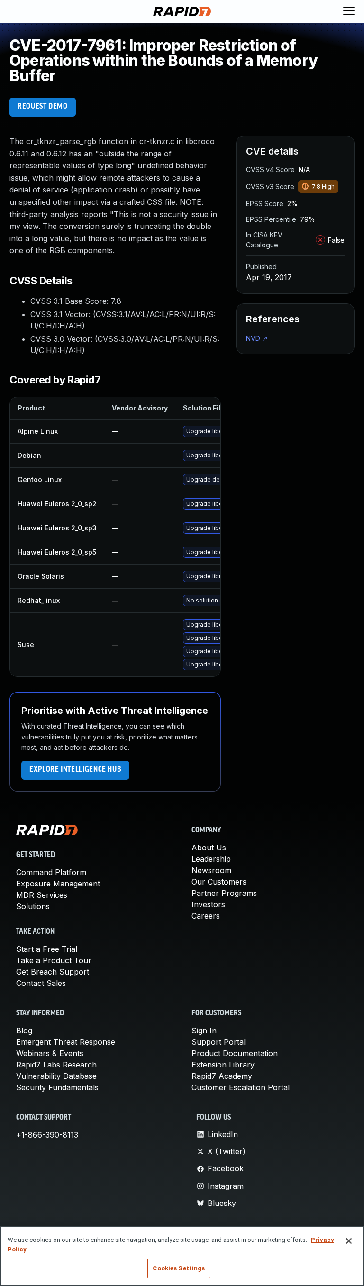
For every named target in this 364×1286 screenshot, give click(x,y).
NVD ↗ (257, 338)
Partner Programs (224, 893)
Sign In (204, 1030)
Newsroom (211, 870)
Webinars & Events (49, 1053)
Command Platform (51, 872)
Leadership (211, 859)
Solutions (33, 906)
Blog (24, 1030)
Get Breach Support (52, 971)
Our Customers (218, 881)
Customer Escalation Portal (240, 1087)
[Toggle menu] (349, 11)
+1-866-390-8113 (47, 1135)
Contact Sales (41, 983)
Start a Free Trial (46, 949)
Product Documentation (234, 1053)
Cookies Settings (179, 1268)
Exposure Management (58, 883)
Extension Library (223, 1064)
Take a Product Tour (53, 960)
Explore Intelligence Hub (75, 770)
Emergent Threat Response (65, 1042)
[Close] (348, 1241)
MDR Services (41, 895)
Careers (205, 916)
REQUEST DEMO (43, 106)
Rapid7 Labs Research (56, 1064)
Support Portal (218, 1042)
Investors (208, 904)
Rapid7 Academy (221, 1076)
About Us (208, 847)
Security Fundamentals (57, 1087)
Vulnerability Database (56, 1076)
